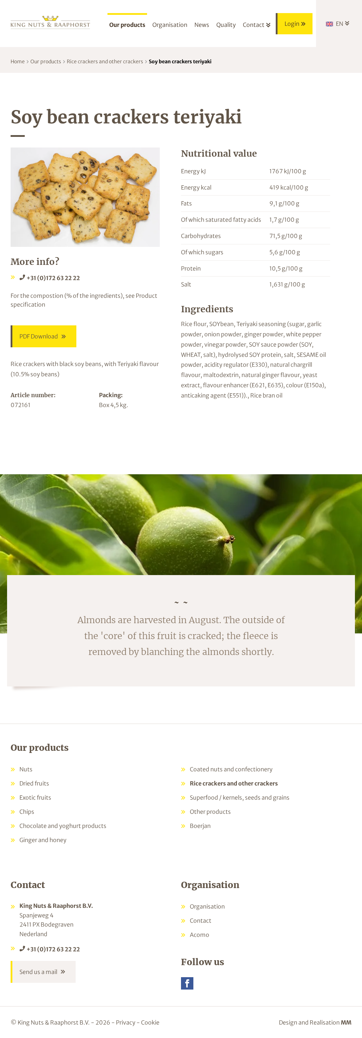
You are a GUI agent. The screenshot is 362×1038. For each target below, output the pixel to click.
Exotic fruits (35, 797)
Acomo (199, 934)
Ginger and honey (42, 839)
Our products (45, 61)
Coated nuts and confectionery (231, 769)
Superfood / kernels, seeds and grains (240, 797)
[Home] (50, 22)
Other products (210, 811)
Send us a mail (38, 971)
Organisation (207, 906)
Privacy (125, 1022)
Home (18, 61)
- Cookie (147, 1022)
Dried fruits (34, 783)
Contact (200, 920)
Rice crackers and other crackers (105, 61)
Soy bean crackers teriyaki (180, 61)
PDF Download (38, 336)
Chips (26, 811)
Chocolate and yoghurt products (62, 825)
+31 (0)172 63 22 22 (53, 278)
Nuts (26, 769)
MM (346, 1022)
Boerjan (200, 825)
